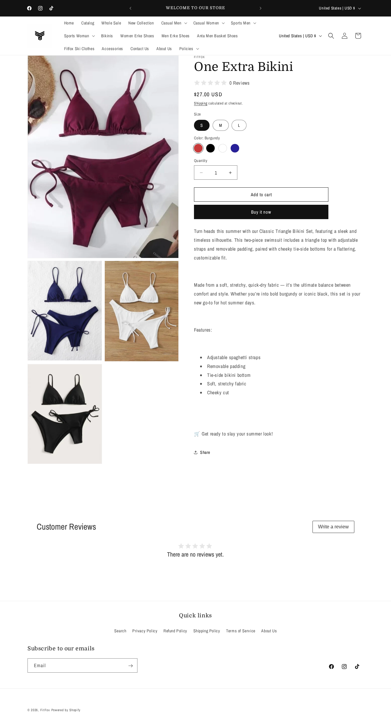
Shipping (200, 103)
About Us (269, 630)
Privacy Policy (144, 630)
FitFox (45, 710)
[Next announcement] (260, 8)
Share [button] (205, 452)
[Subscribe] (130, 666)
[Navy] (235, 148)
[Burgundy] (198, 148)
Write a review (333, 526)
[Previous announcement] (130, 8)
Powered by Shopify (66, 710)
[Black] (210, 148)
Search (120, 630)
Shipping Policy (206, 630)
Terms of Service (240, 630)
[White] (222, 148)
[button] (174, 23)
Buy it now (261, 212)
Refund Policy (175, 630)
